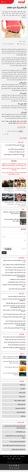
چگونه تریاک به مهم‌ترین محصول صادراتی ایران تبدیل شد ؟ (20, 190)
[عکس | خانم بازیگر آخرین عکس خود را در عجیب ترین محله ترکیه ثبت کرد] (20, 197)
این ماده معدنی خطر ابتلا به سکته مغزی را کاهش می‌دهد (14, 445)
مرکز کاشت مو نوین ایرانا (20, 408)
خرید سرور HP (22, 396)
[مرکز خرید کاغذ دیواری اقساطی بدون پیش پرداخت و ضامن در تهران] (22, 363)
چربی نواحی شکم (20, 127)
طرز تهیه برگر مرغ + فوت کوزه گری (18, 449)
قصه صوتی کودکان (21, 404)
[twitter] (5, 134)
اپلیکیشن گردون (10, 462)
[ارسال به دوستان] (17, 43)
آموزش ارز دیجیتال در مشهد (19, 400)
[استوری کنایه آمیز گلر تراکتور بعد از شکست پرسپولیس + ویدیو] (23, 222)
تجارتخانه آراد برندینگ (21, 412)
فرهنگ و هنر (18, 458)
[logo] (21, 2)
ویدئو (4, 456)
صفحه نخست (22, 456)
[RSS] (11, 465)
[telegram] (7, 134)
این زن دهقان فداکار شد (20, 432)
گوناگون (13, 458)
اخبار (18, 456)
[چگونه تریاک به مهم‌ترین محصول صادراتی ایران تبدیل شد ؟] (20, 183)
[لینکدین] (9, 465)
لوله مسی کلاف (22, 392)
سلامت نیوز (22, 138)
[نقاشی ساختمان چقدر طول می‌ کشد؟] (22, 368)
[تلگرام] (18, 465)
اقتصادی (14, 456)
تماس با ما (19, 462)
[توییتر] (14, 465)
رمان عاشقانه (22, 385)
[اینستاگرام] (16, 465)
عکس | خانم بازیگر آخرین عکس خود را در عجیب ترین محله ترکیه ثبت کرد (20, 204)
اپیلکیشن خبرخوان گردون (21, 123)
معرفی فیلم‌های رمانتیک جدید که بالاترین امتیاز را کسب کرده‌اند (9, 190)
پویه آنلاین (23, 416)
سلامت (20, 41)
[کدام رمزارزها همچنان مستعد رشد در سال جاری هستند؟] (22, 374)
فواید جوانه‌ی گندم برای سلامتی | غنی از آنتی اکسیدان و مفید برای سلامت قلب (14, 427)
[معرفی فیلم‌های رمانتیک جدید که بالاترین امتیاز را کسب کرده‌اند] (8, 183)
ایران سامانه (11, 468)
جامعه (24, 41)
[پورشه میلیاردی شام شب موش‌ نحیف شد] (8, 197)
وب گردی (9, 458)
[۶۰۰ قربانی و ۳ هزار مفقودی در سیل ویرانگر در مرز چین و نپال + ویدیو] (23, 214)
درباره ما (15, 462)
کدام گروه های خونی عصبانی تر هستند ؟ (17, 441)
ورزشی (7, 456)
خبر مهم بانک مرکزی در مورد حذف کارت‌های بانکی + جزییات (15, 436)
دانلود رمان (23, 388)
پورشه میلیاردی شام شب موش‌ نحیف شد (9, 203)
